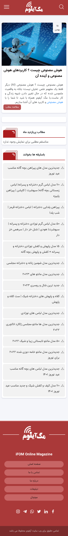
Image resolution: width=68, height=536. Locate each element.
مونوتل (34, 497)
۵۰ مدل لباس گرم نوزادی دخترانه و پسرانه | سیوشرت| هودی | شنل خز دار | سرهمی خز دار (34, 230)
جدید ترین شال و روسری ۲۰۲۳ (41, 285)
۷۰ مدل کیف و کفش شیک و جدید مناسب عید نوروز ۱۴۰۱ (32, 388)
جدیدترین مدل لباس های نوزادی (40, 313)
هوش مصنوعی (55, 102)
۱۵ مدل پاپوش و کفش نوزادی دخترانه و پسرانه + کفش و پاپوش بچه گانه (36, 249)
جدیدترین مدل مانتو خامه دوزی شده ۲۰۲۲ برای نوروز (35, 355)
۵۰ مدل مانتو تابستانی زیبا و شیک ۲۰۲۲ (36, 341)
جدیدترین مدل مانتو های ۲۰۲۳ (41, 274)
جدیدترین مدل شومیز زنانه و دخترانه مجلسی (33, 263)
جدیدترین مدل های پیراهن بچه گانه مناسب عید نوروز (34, 171)
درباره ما (34, 481)
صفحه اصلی (34, 464)
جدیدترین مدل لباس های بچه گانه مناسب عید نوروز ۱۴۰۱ (35, 372)
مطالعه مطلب (12, 107)
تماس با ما (34, 472)
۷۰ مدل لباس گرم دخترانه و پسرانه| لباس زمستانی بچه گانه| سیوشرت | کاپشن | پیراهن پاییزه (33, 190)
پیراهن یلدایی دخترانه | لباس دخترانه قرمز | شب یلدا (34, 210)
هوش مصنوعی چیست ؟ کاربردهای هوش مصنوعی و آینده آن (33, 73)
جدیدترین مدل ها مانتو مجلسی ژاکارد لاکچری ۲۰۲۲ (33, 327)
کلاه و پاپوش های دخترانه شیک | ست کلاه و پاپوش (33, 299)
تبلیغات (34, 489)
